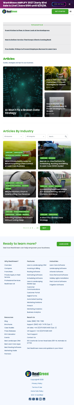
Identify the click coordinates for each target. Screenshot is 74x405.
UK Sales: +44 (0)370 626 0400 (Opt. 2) (42, 328)
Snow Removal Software (59, 275)
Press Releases (10, 331)
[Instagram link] (37, 399)
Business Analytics (34, 312)
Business (25, 155)
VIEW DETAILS (59, 4)
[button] (70, 11)
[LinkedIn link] (44, 399)
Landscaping (18, 152)
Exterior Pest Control (13, 155)
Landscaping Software (58, 268)
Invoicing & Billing (33, 268)
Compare (8, 268)
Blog (6, 321)
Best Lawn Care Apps (12, 344)
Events (7, 337)
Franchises (8, 272)
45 (37, 228)
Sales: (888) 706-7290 (35, 321)
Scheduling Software (35, 278)
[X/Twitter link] (33, 399)
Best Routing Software (12, 347)
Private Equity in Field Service (12, 276)
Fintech (8, 158)
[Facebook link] (30, 399)
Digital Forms (32, 296)
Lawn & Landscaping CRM (36, 265)
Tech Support (32, 334)
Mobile (51, 186)
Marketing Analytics (34, 309)
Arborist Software (56, 272)
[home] (9, 11)
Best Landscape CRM (12, 341)
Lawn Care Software (57, 265)
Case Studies (9, 328)
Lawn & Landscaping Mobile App (34, 282)
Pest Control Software (58, 281)
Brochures (8, 324)
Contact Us (31, 337)
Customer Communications (33, 288)
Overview (8, 265)
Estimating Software (34, 275)
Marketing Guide (10, 350)
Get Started (60, 11)
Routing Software (33, 272)
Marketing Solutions (34, 302)
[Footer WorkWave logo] (37, 374)
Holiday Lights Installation (59, 278)
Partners (7, 354)
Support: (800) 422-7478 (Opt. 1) (39, 324)
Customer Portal (33, 292)
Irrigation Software (57, 285)
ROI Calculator (9, 334)
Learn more (63, 244)
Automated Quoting (34, 299)
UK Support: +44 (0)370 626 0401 (39, 331)
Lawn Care (9, 152)
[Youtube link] (40, 399)
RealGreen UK (9, 284)
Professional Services (12, 280)
